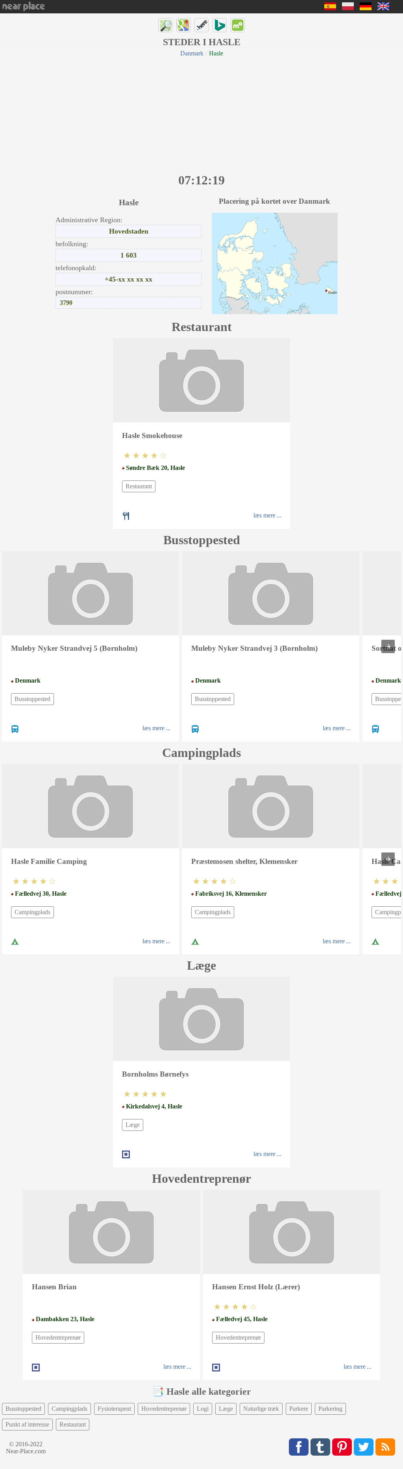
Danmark (191, 53)
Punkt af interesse (27, 1424)
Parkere (298, 1408)
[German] (366, 8)
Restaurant (139, 486)
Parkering (330, 1408)
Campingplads (32, 912)
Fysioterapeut (114, 1408)
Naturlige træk (261, 1408)
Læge (133, 1124)
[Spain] (330, 8)
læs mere (264, 515)
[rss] (385, 1447)
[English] (383, 8)
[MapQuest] (238, 25)
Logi (203, 1408)
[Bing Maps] (220, 25)
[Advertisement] (201, 114)
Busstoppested (32, 699)
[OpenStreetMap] (165, 25)
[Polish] (348, 8)
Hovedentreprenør (58, 1337)
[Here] (201, 25)
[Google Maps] (183, 25)
